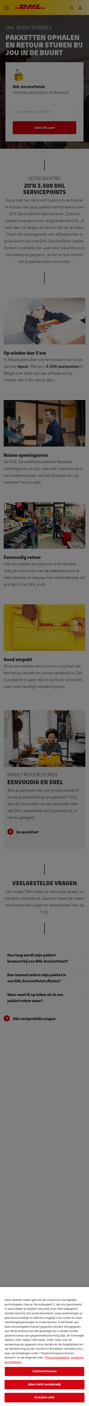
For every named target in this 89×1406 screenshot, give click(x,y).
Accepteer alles (44, 1397)
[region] (44, 1346)
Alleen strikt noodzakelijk (44, 1384)
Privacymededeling (57, 1357)
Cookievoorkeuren (44, 1371)
